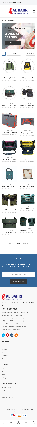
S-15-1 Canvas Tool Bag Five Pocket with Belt (17, 210)
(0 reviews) (13, 80)
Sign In (4, 371)
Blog (3, 359)
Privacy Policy (6, 388)
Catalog (4, 368)
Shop (3, 375)
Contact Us (5, 355)
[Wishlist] (6, 71)
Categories (11, 20)
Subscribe (17, 281)
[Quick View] (12, 71)
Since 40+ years (11, 43)
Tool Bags (9, 76)
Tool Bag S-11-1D (9, 78)
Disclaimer (5, 391)
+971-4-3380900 (9, 309)
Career (4, 394)
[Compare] (9, 71)
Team (3, 352)
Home (4, 20)
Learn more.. (17, 330)
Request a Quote (7, 397)
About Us (5, 349)
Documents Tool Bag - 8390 (11, 132)
